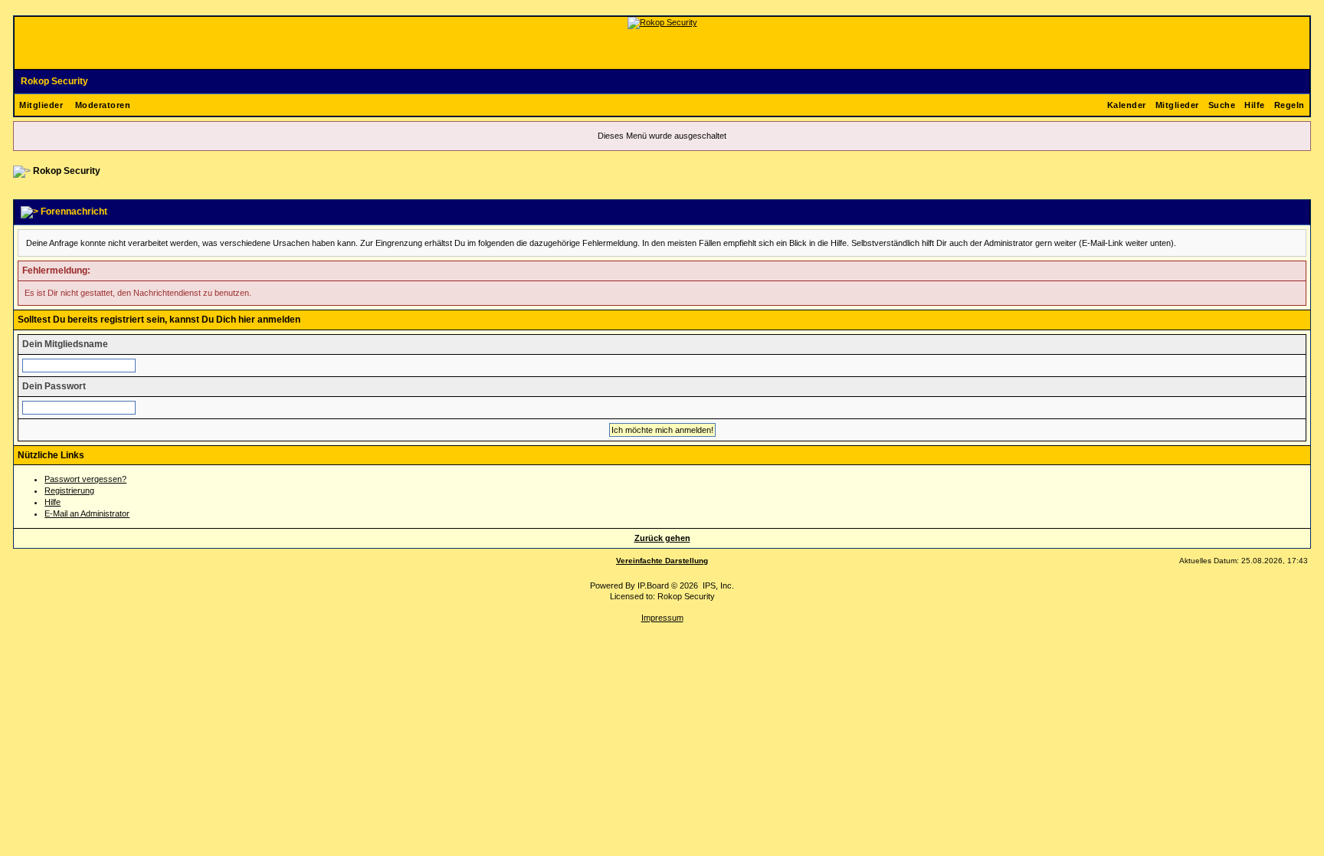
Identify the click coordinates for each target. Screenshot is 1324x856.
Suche (1222, 105)
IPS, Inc (717, 585)
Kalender (1126, 105)
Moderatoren (103, 105)
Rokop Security (54, 81)
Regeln (1289, 105)
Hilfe (1254, 105)
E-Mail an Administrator (86, 513)
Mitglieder (41, 105)
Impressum (662, 617)
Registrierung (69, 490)
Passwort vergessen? (85, 479)
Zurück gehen (662, 538)
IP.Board (653, 585)
